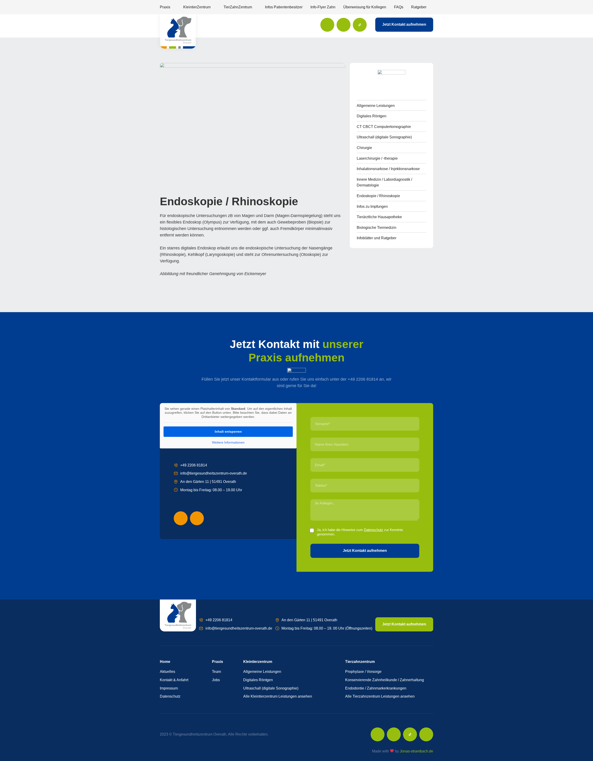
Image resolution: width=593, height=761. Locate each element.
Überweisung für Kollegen (364, 7)
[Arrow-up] (426, 734)
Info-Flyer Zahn (322, 7)
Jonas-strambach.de (416, 751)
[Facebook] (327, 25)
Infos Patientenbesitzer (284, 7)
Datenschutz (373, 530)
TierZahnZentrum (238, 7)
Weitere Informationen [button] (228, 442)
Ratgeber (418, 7)
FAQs (398, 7)
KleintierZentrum (197, 7)
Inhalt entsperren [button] (228, 431)
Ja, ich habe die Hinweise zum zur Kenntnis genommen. (360, 532)
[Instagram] (343, 25)
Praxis (165, 7)
